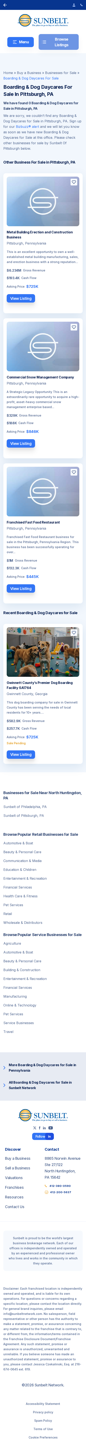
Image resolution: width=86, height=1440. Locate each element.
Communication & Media (22, 861)
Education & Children (19, 869)
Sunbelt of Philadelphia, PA (25, 807)
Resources (14, 1197)
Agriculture (12, 943)
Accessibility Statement (43, 1404)
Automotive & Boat (18, 843)
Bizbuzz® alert (27, 126)
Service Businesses (18, 1023)
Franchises (14, 1187)
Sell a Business (17, 1168)
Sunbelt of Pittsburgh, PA (23, 815)
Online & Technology (19, 1005)
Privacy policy (43, 1412)
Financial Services (17, 887)
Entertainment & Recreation (25, 878)
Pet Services (13, 905)
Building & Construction (21, 970)
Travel (8, 1032)
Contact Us (14, 1207)
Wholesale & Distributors (22, 922)
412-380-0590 (60, 1185)
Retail (7, 914)
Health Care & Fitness (20, 896)
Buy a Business (29, 73)
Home (8, 73)
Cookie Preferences (43, 1437)
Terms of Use (43, 1429)
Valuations (14, 1178)
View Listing (21, 298)
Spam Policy (43, 1420)
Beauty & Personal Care (22, 852)
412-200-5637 (60, 1192)
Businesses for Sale (60, 73)
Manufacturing (15, 996)
